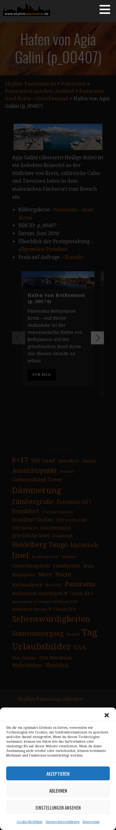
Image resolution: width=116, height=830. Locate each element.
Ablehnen (58, 790)
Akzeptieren (58, 773)
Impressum (91, 822)
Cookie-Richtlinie (30, 822)
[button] (107, 715)
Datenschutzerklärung (62, 822)
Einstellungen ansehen (58, 807)
